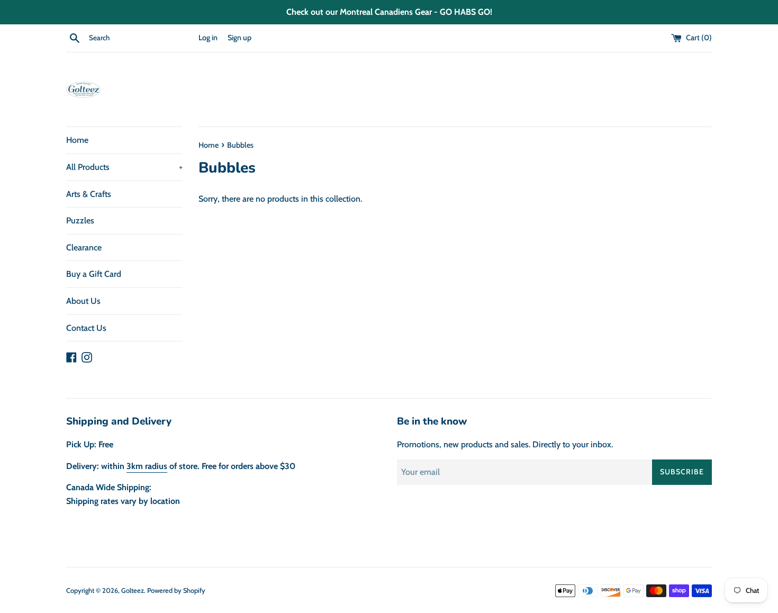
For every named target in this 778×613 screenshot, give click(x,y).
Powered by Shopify (176, 590)
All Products (124, 167)
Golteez (132, 590)
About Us (83, 301)
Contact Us (86, 328)
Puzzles (80, 220)
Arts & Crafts (88, 194)
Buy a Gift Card (93, 274)
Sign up (239, 37)
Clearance (84, 247)
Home (77, 140)
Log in (208, 37)
